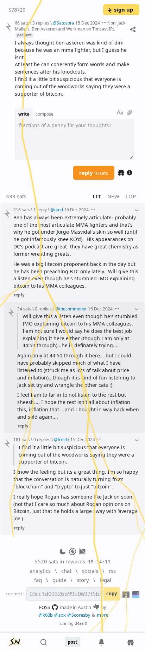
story (83, 579)
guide (59, 579)
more (102, 615)
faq (38, 579)
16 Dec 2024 (76, 209)
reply (93, 172)
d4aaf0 (81, 623)
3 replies (40, 23)
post (72, 642)
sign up (123, 9)
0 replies (43, 308)
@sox (60, 615)
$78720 (16, 10)
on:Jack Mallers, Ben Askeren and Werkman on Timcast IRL (70, 26)
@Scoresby (78, 615)
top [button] (130, 196)
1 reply (40, 209)
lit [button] (97, 196)
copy (111, 593)
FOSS (44, 607)
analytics (40, 570)
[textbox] (74, 68)
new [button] (113, 196)
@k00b (45, 615)
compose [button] (44, 114)
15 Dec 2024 (87, 23)
